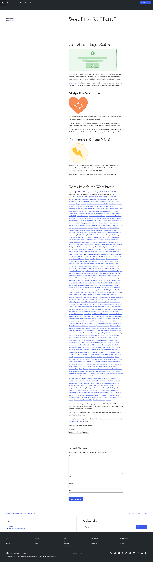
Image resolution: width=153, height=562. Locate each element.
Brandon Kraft (97, 223)
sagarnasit (80, 364)
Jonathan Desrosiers (107, 287)
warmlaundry (72, 397)
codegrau (110, 230)
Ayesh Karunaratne (82, 216)
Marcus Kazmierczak (75, 311)
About (8, 538)
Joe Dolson (116, 283)
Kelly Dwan (79, 297)
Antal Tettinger (113, 211)
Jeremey (116, 278)
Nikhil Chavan (77, 338)
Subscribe (141, 527)
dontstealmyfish (73, 249)
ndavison (77, 333)
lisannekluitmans (84, 304)
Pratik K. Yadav (115, 347)
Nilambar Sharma (86, 338)
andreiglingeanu (73, 208)
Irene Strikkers (103, 271)
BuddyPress (124, 546)
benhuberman (72, 218)
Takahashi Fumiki (73, 381)
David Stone (81, 242)
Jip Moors (81, 283)
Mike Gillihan (113, 321)
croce (85, 232)
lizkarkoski (93, 304)
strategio (89, 378)
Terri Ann (117, 381)
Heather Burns (109, 266)
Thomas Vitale (107, 383)
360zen (86, 197)
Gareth (87, 259)
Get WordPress (145, 2)
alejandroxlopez (86, 201)
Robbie (100, 359)
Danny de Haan (82, 237)
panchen (104, 340)
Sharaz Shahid (111, 369)
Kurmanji (24, 553)
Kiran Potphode (99, 297)
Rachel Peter (104, 352)
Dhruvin (106, 244)
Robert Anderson (113, 359)
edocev (71, 251)
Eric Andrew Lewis (95, 251)
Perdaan (77, 345)
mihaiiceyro (100, 321)
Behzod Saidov (110, 216)
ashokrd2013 (72, 216)
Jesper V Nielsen (106, 280)
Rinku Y (88, 359)
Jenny (111, 278)
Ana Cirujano (112, 204)
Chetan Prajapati (104, 228)
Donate (94, 543)
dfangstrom (72, 244)
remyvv (82, 357)
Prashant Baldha (105, 347)
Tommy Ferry (85, 390)
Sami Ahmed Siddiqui (90, 364)
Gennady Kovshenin (112, 259)
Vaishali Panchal (79, 395)
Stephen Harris (106, 376)
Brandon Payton (107, 223)
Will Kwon (95, 397)
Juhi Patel (84, 292)
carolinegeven (83, 228)
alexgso (78, 204)
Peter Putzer (84, 345)
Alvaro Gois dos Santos (101, 204)
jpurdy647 (116, 290)
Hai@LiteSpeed (99, 263)
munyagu (104, 328)
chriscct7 (71, 230)
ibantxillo (116, 268)
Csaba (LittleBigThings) (95, 232)
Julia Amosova (91, 292)
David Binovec (88, 240)
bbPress (123, 543)
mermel (71, 318)
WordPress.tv (67, 546)
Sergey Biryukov (83, 369)
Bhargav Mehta (99, 218)
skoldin (71, 373)
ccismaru (90, 228)
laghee (78, 302)
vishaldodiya (104, 395)
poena (87, 347)
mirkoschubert (117, 323)
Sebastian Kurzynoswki (110, 366)
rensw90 (87, 357)
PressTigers (100, 349)
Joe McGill (78, 285)
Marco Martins (108, 309)
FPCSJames (104, 256)
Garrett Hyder (94, 259)
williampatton (113, 397)
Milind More (108, 323)
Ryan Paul (97, 361)
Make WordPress (116, 419)
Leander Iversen (115, 302)
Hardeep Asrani (73, 266)
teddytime (111, 381)
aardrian (91, 197)
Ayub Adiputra (93, 216)
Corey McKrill (79, 232)
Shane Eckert (102, 369)
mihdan (107, 321)
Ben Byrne (118, 216)
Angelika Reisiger (104, 211)
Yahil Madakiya (78, 400)
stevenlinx (114, 376)
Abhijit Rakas (81, 199)
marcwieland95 (86, 311)
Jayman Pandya (111, 275)
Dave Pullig (110, 237)
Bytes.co (108, 225)
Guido (77, 263)
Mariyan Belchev (109, 311)
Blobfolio (83, 220)
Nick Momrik (117, 333)
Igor (83, 271)
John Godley (114, 285)
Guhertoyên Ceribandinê (16, 528)
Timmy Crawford (80, 388)
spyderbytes (113, 373)
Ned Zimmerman (85, 333)
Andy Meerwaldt (93, 211)
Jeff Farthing (77, 278)
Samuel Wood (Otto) (111, 364)
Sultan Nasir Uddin (107, 378)
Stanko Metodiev (80, 376)
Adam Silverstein (102, 199)
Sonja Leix (86, 373)
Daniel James (72, 235)
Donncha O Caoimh (111, 247)
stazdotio (88, 376)
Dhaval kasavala (99, 244)
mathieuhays (87, 314)
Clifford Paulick (94, 230)
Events (93, 541)
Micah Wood (87, 318)
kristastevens (112, 299)
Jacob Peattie (93, 273)
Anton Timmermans (79, 213)
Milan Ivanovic (93, 323)
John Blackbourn (105, 285)
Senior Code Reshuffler (107, 192)
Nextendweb (94, 333)
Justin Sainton (77, 295)
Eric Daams (105, 251)
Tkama (105, 388)
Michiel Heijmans (106, 318)
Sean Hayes (98, 366)
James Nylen (102, 273)
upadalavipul (101, 392)
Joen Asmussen (94, 285)
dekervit (88, 242)
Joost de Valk (81, 290)
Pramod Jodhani (95, 347)
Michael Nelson (96, 318)
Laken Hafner (85, 302)
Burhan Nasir (102, 225)
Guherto (11, 526)
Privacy (8, 546)
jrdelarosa (71, 292)
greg (106, 261)
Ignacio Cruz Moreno (75, 271)
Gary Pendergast (94, 192)
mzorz (119, 328)
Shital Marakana (93, 371)
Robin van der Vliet (79, 361)
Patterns (37, 546)
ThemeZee (86, 383)
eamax (107, 249)
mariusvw (101, 311)
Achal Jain (88, 199)
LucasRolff (109, 304)
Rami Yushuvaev (99, 354)
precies (80, 349)
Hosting (8, 543)
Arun (113, 213)
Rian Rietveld (110, 357)
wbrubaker (80, 397)
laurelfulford (101, 302)
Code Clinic (103, 230)
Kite (105, 297)
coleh (115, 230)
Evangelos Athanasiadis (101, 254)
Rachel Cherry (96, 352)
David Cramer (98, 240)
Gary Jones (101, 259)
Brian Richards (73, 225)
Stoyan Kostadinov (80, 378)
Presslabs (93, 349)
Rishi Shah (94, 359)
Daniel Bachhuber (115, 232)
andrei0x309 (110, 206)
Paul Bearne (96, 342)
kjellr (108, 297)
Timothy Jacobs (91, 388)
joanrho (95, 283)
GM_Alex (91, 261)
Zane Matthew (100, 400)
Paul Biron (104, 342)
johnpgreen (79, 287)
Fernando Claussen (81, 256)
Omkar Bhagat (73, 340)
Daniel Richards (91, 235)
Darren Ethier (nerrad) (100, 237)
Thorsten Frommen (74, 385)
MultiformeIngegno (84, 328)
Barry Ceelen (101, 216)
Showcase (37, 538)
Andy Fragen (84, 211)
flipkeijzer (90, 256)
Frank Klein (112, 256)
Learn (64, 538)
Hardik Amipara (82, 266)
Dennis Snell (106, 242)
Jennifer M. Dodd (104, 278)
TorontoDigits (114, 390)
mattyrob (93, 316)
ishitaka (116, 271)
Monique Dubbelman (82, 326)
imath (92, 271)
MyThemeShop (112, 328)
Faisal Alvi (112, 254)
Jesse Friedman (116, 280)
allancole (83, 204)
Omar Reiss (116, 338)
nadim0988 (72, 330)
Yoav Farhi (86, 400)
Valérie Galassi (89, 395)
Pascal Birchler (79, 342)
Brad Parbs (72, 223)
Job (99, 283)
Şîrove (71, 456)
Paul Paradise (111, 342)
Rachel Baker (87, 352)
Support (65, 541)
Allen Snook (90, 204)
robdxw (105, 359)
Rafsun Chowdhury (114, 352)
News (7, 8)
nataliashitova (105, 330)
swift (114, 378)
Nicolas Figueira (82, 335)
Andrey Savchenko (74, 211)
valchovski (97, 395)
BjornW (71, 220)
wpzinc (120, 397)
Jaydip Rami (102, 275)
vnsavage (112, 395)
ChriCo (117, 228)
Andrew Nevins (109, 208)
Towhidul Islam (82, 392)
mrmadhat (106, 326)
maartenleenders (87, 306)
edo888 (118, 249)
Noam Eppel (95, 338)
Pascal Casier (88, 342)
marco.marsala (117, 309)
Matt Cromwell (96, 314)
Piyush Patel (81, 347)
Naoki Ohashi (87, 330)
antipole (71, 213)
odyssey (110, 338)
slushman (79, 373)
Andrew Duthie (82, 208)
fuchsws (118, 256)
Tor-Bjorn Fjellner (104, 390)
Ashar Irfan (118, 213)
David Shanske (73, 242)
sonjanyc (92, 373)
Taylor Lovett (103, 381)
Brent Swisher (117, 223)
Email (71, 483)
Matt (122, 541)
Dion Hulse (81, 247)
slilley (74, 373)
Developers (66, 543)
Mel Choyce (108, 316)
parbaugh (110, 340)
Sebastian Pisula (73, 369)
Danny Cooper (73, 237)
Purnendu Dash (73, 352)
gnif (96, 261)
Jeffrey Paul (94, 278)
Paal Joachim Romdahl (89, 340)
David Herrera (106, 240)
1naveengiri (80, 197)
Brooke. (88, 225)
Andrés (73, 206)
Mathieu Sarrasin (78, 314)
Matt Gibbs (104, 314)
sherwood (85, 371)
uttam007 (71, 395)
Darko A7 (90, 237)
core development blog (75, 421)
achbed (94, 199)
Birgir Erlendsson (116, 218)
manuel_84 (84, 309)
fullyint (70, 259)
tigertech (106, 385)
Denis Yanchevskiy (97, 242)
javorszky (95, 275)
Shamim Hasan (93, 369)
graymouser (101, 261)
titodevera (99, 388)
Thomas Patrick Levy (96, 383)
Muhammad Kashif (115, 326)
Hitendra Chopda (94, 268)
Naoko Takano (95, 330)
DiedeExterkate (114, 244)
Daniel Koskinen (81, 235)
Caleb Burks (115, 225)
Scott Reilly (91, 366)
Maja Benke (106, 306)
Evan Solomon (89, 254)
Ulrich (95, 392)
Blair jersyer (76, 220)
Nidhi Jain (113, 335)
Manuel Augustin (76, 309)
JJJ (91, 283)
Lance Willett (93, 302)
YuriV (94, 400)
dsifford (101, 249)
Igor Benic (88, 271)
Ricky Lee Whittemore (78, 359)
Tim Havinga (113, 385)
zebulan (108, 400)
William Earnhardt (103, 397)
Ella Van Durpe (85, 251)
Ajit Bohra (110, 199)
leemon (71, 304)
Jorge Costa (89, 290)
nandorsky (79, 330)
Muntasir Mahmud (96, 328)
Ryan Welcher (105, 361)
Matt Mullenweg (84, 192)
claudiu (88, 230)
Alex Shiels (97, 201)
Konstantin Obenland (89, 299)
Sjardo (118, 371)
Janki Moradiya (73, 275)
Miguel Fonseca (83, 321)
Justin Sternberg (87, 295)
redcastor (77, 357)
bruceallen (94, 225)
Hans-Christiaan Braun (111, 263)
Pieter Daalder (73, 347)
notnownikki (103, 338)
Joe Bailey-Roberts (106, 283)
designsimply (114, 242)
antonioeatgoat (100, 213)
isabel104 (111, 271)
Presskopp (86, 349)
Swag (93, 546)
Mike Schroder (77, 323)
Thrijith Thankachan (86, 385)
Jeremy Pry (88, 280)
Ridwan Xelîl (11, 20)
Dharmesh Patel (88, 244)
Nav (70, 476)
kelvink (86, 297)
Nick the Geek (73, 335)
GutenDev (83, 263)
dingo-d (75, 247)
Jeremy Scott (96, 280)
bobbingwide (90, 220)
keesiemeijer (72, 297)
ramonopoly (118, 354)
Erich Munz (112, 251)
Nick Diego (102, 333)
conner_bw (72, 232)
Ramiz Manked (109, 354)
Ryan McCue (89, 361)
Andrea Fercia (80, 206)
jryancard (77, 292)
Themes (37, 541)
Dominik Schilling (100, 247)
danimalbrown (114, 235)
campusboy (75, 228)
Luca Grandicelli (101, 304)
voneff (117, 395)
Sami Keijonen (101, 364)
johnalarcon (72, 287)
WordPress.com (124, 538)
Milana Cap (101, 323)
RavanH (71, 357)
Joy (111, 290)
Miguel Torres (93, 321)
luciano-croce (117, 304)
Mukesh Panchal (73, 328)
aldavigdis (78, 201)
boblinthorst (98, 220)
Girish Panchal (84, 261)
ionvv (96, 271)
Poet (116, 192)
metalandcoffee (78, 318)
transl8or (90, 392)
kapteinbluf (114, 295)
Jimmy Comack (73, 283)
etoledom (81, 254)
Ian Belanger (103, 268)
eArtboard (112, 249)
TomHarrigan (77, 390)
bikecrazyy (107, 218)
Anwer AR (108, 213)
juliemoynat (100, 292)
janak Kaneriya (111, 273)
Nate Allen (113, 330)
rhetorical (93, 357)
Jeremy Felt (72, 280)
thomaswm (115, 383)
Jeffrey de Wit (86, 278)
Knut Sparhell (72, 299)
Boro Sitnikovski (117, 220)
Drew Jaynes (82, 249)
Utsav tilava (117, 392)
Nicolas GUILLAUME (94, 335)
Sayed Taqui (77, 366)
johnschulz (86, 287)
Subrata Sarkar (96, 378)
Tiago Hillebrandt (98, 385)
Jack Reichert (84, 273)
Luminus (71, 306)
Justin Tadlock (97, 295)
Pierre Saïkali (115, 345)
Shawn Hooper (77, 371)
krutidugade (72, 302)
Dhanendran (79, 244)
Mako (112, 306)
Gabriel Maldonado (78, 259)
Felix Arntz (72, 256)
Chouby (112, 228)
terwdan (71, 383)
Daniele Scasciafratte (103, 235)
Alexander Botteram (107, 201)
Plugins (36, 543)
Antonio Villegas (90, 213)
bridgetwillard (82, 225)
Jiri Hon (87, 283)
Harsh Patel (91, 266)
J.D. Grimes (76, 273)
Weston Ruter (87, 397)
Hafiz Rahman (90, 263)
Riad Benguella (101, 357)
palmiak (99, 340)
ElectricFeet (77, 251)
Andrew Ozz (118, 208)
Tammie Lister (95, 381)
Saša (74, 364)
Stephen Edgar (96, 376)
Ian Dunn (110, 268)
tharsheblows (78, 383)
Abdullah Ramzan (108, 197)
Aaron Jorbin (98, 197)
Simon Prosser (111, 371)
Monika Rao (72, 326)
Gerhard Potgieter (74, 261)
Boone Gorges (107, 220)
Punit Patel (114, 349)
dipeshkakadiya (90, 247)
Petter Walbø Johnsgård (104, 345)
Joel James (85, 285)
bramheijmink (89, 223)
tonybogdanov (94, 390)
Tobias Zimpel (112, 388)
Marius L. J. (94, 311)
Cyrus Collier (106, 232)
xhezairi (71, 400)
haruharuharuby (99, 266)
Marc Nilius (91, 309)
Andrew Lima (91, 208)
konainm (79, 299)
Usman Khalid (109, 392)
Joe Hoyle (72, 285)
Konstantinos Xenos (101, 299)
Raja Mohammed (83, 354)
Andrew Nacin (100, 208)
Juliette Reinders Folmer (111, 292)
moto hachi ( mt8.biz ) (95, 326)
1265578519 (72, 197)
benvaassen (90, 218)
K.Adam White (106, 295)
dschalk (96, 249)
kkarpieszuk (114, 297)
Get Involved (94, 538)
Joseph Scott (98, 290)
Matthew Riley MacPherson (82, 316)
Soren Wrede (99, 373)
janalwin (118, 273)
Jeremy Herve (80, 280)
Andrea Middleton (100, 206)
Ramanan (91, 354)
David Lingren (115, 240)
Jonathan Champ (95, 287)
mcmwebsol (100, 316)
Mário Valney (77, 306)
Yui (91, 400)
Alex (92, 201)
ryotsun (111, 361)
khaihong (91, 297)
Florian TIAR (97, 256)
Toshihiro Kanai (73, 392)
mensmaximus (117, 316)
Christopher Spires (79, 230)
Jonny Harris (72, 290)
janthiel (80, 275)
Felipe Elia (118, 254)
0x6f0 (113, 194)
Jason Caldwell (87, 275)
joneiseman (117, 287)
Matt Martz (112, 314)
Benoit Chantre (81, 218)
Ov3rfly (80, 340)
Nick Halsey (109, 333)
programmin (107, 349)
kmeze (120, 297)
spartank (106, 373)
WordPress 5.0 (74, 83)
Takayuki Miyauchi (84, 381)
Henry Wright (76, 268)
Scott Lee (84, 366)
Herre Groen (84, 268)
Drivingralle (90, 249)
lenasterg (76, 304)
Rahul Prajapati (73, 354)
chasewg (96, 228)
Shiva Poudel (102, 371)
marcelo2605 (99, 309)
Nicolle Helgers (105, 335)
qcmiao (80, 352)
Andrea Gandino (89, 206)
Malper (71, 491)
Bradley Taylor (80, 223)
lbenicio (107, 302)
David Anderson (79, 240)
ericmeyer (75, 254)
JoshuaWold (105, 290)
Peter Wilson (92, 345)
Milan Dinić (85, 323)
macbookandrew (98, 306)
